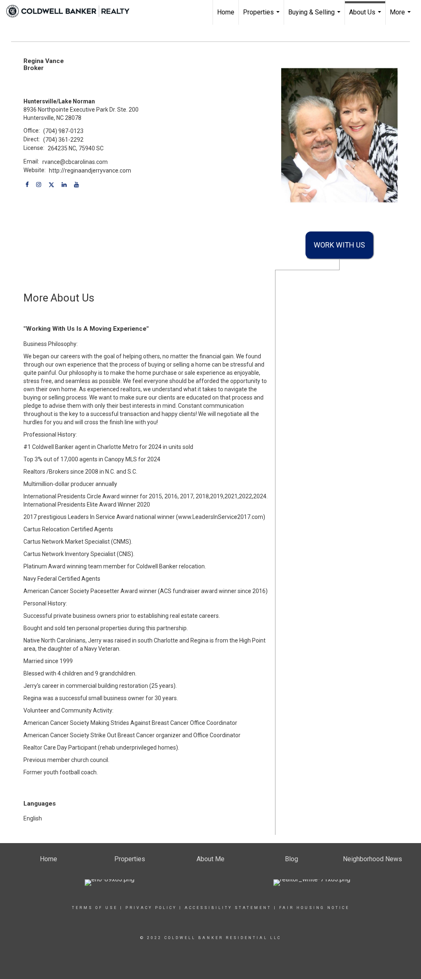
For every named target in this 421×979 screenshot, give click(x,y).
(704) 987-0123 (63, 131)
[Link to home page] (72, 11)
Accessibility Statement (228, 908)
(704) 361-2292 (63, 139)
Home (225, 12)
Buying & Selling (315, 16)
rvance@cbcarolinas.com (75, 162)
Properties (262, 16)
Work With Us (339, 245)
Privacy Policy (151, 908)
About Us (366, 16)
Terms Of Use (95, 908)
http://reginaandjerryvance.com (90, 170)
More (401, 16)
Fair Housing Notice (314, 908)
